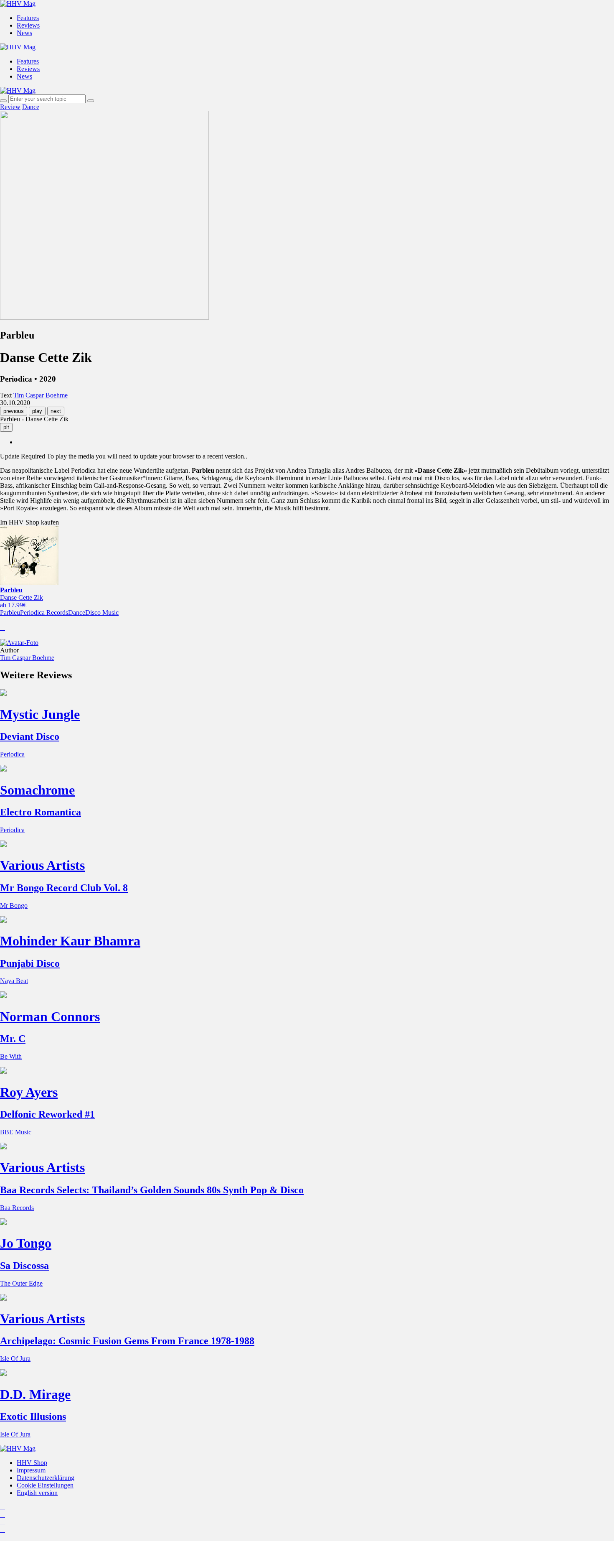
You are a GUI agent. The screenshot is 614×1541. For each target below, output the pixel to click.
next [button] (56, 411)
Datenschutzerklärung (45, 1477)
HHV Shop (32, 1462)
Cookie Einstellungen (45, 1485)
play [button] (37, 411)
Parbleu (10, 612)
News (24, 32)
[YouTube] (2, 1522)
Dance (30, 106)
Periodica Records (44, 612)
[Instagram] (2, 1506)
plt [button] (6, 427)
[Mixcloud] (2, 1529)
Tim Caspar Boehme (27, 657)
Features (28, 17)
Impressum (31, 1470)
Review (10, 106)
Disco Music (102, 612)
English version (37, 1492)
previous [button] (13, 411)
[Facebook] (2, 1514)
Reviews (28, 25)
